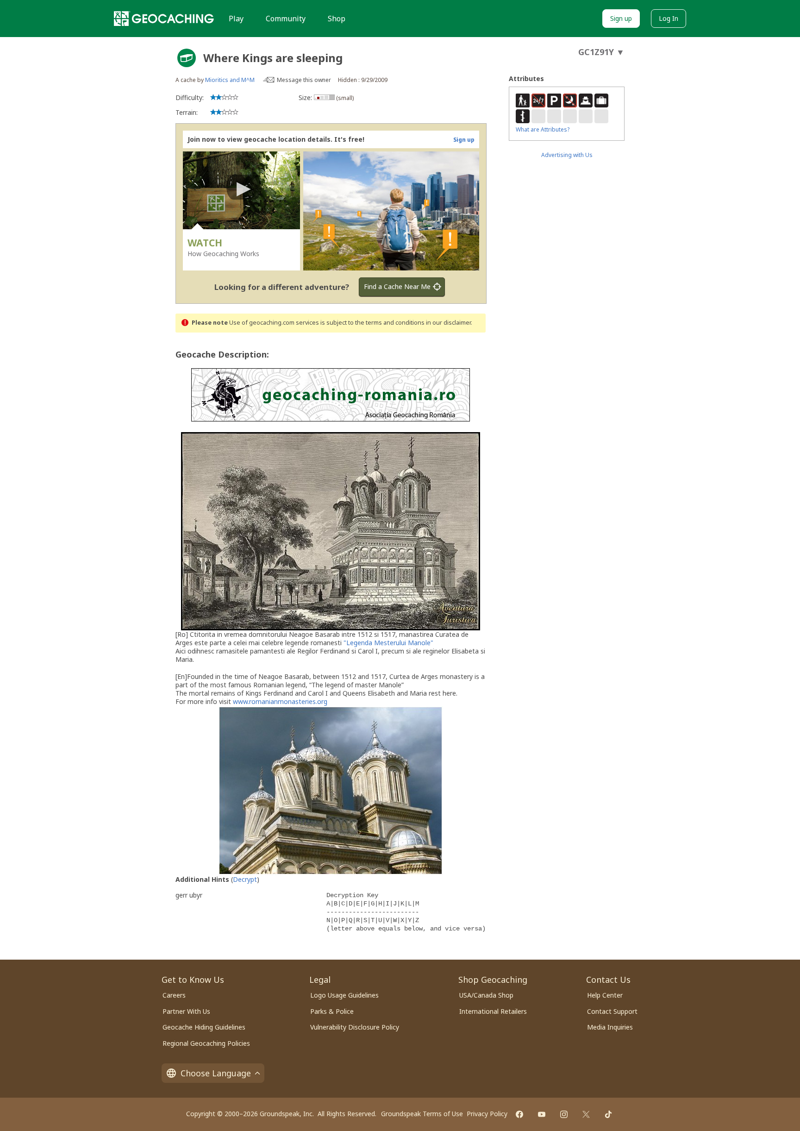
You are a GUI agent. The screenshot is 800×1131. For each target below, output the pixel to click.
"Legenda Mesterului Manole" (388, 642)
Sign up (621, 18)
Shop (336, 18)
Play (236, 18)
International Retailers (493, 1011)
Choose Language (216, 1073)
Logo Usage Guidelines (344, 995)
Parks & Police (332, 1011)
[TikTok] (608, 1114)
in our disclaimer (448, 323)
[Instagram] (563, 1114)
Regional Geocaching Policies (206, 1043)
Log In (668, 18)
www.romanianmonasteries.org (280, 701)
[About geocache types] (186, 58)
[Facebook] (519, 1114)
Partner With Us (186, 1011)
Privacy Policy (487, 1113)
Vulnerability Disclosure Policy (354, 1027)
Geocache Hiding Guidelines (203, 1027)
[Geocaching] (164, 18)
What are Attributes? (542, 129)
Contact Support (612, 1011)
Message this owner (304, 80)
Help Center (605, 995)
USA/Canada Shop (486, 995)
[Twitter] (586, 1114)
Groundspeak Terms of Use (422, 1113)
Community (286, 18)
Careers (174, 995)
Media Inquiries (610, 1027)
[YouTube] (541, 1114)
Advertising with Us (567, 155)
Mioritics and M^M (230, 80)
